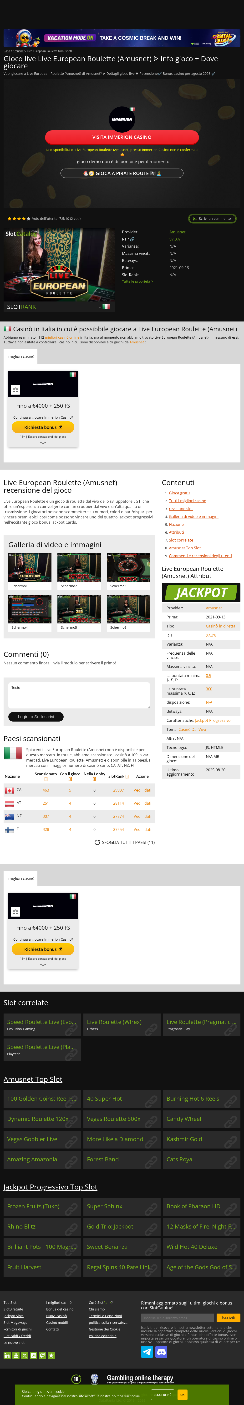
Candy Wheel (184, 1118)
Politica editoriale (103, 1336)
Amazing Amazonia (32, 1159)
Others (92, 1029)
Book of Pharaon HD (193, 1206)
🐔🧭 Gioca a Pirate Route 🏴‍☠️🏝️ (122, 173)
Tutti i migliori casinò (187, 500)
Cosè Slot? (101, 1302)
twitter (24, 1353)
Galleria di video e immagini (194, 516)
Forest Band (103, 1159)
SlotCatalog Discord (161, 1350)
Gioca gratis (179, 493)
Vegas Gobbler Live (32, 1139)
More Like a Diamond (115, 1139)
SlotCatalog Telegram (147, 1350)
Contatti (52, 1329)
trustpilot (51, 1353)
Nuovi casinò (56, 1316)
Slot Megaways (15, 1322)
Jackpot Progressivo (213, 720)
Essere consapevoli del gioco (47, 437)
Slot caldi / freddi (17, 1336)
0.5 (208, 675)
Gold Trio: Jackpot (110, 1226)
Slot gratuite (13, 1309)
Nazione (176, 524)
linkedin (7, 1353)
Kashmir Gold (184, 1139)
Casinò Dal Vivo (192, 729)
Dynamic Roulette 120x (38, 1118)
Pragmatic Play (178, 1029)
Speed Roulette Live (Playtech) (44, 1046)
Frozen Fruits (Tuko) (33, 1206)
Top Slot (10, 1302)
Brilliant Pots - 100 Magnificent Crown (44, 1246)
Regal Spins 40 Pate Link (119, 1267)
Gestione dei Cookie (104, 1329)
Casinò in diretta (220, 626)
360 (209, 689)
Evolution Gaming (21, 1029)
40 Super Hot (104, 1098)
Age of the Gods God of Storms (203, 1267)
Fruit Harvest (24, 1267)
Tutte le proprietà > (137, 281)
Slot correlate (181, 540)
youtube (16, 1353)
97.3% (174, 239)
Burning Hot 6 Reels (193, 1098)
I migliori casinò (58, 1302)
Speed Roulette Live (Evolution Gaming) (44, 1021)
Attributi (176, 532)
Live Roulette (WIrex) (114, 1021)
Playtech (13, 1054)
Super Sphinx (104, 1206)
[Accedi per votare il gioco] (19, 218)
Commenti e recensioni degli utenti (200, 555)
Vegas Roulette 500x (114, 1118)
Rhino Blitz (21, 1226)
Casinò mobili (57, 1322)
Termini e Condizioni (105, 1316)
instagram (33, 1353)
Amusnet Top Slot (185, 548)
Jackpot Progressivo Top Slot (50, 1187)
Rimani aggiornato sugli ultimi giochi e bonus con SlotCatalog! (186, 1305)
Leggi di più (163, 1395)
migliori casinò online (62, 337)
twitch (42, 1353)
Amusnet (177, 232)
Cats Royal (180, 1159)
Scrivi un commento (215, 218)
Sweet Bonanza (107, 1246)
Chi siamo (97, 1309)
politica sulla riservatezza (109, 1322)
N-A (209, 702)
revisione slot (181, 508)
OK (182, 1395)
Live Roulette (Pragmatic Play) (203, 1021)
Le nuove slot (14, 1342)
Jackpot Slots (14, 1316)
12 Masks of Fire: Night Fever (203, 1226)
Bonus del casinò (59, 1309)
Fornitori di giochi (18, 1329)
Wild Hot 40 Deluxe (192, 1246)
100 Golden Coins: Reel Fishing (44, 1098)
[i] (46, 778)
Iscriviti (228, 1317)
